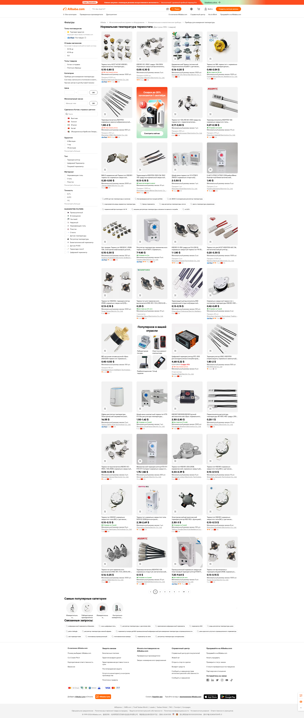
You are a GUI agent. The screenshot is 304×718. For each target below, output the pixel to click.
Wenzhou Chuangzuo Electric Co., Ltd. (151, 426)
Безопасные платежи (110, 653)
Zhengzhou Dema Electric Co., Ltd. (149, 527)
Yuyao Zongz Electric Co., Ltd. (112, 311)
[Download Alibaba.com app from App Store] (211, 696)
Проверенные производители (148, 656)
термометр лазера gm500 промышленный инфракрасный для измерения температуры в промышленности (155, 631)
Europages (186, 707)
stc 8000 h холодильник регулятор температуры (186, 199)
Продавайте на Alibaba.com (216, 653)
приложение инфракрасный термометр (171, 626)
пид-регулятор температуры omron (174, 204)
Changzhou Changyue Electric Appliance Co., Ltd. (187, 311)
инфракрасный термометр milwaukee (81, 626)
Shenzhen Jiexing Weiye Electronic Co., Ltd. (152, 190)
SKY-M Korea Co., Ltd (214, 367)
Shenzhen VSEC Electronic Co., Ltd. (114, 135)
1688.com (127, 707)
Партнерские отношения (216, 671)
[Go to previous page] (150, 592)
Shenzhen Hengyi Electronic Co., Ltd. (115, 477)
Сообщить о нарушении (181, 678)
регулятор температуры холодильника (171, 636)
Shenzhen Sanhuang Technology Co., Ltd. (116, 529)
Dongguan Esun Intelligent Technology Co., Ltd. (116, 370)
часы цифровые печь (108, 626)
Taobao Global (162, 707)
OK (93, 93)
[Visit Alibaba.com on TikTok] (231, 680)
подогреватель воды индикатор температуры (119, 204)
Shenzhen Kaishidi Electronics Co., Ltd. (221, 135)
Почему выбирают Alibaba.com (79, 653)
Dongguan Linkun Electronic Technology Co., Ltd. (187, 477)
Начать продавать (213, 658)
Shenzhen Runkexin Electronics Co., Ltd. (221, 527)
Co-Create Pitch (74, 658)
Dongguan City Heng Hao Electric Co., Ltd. (187, 75)
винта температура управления (203, 204)
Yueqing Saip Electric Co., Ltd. (147, 259)
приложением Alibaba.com (190, 697)
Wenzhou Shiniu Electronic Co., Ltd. (220, 424)
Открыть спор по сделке (181, 662)
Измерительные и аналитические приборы (164, 22)
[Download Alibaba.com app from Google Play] (228, 696)
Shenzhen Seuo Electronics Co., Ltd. (150, 316)
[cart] (199, 9)
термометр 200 (197, 626)
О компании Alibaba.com (78, 648)
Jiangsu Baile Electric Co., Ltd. (112, 185)
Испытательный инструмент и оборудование (126, 22)
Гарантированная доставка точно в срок (115, 663)
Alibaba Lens (80, 697)
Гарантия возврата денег (111, 658)
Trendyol (177, 707)
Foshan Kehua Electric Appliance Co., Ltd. (222, 76)
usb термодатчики (74, 636)
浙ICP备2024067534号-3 (212, 714)
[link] (301, 695)
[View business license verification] (173, 714)
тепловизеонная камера (122, 636)
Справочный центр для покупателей (186, 653)
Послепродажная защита (112, 669)
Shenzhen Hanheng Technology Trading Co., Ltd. (222, 316)
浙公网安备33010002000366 (191, 714)
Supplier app (157, 697)
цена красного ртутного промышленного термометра (217, 631)
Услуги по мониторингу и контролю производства (116, 674)
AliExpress (118, 707)
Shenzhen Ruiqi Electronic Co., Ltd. (184, 189)
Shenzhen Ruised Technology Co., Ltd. (186, 261)
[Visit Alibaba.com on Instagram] (222, 680)
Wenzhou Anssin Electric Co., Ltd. (149, 477)
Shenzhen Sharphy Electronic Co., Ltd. (151, 78)
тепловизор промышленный (97, 636)
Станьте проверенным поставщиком (220, 667)
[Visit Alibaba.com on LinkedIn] (212, 680)
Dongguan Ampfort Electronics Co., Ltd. (186, 426)
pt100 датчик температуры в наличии (117, 199)
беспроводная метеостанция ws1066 (149, 199)
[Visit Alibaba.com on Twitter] (217, 680)
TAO (170, 707)
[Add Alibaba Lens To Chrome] (103, 696)
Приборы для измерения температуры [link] (200, 22)
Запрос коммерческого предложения (151, 660)
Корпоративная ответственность (80, 662)
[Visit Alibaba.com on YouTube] (226, 680)
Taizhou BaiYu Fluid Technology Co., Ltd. (116, 424)
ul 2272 (187, 209)
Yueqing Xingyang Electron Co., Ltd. (220, 189)
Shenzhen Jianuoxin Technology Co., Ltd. (222, 477)
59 (184, 592)
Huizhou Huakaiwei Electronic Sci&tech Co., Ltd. (116, 258)
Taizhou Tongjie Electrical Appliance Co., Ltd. (187, 529)
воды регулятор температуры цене (221, 626)
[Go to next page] (188, 592)
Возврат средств (178, 667)
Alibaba (103, 22)
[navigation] (81, 307)
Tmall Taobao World (140, 707)
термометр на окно (144, 636)
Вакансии (71, 667)
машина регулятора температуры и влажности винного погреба (156, 209)
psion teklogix (72, 631)
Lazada (152, 707)
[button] (167, 9)
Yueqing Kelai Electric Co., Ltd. (183, 374)
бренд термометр (148, 204)
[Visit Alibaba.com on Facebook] (207, 680)
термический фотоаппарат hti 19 (115, 209)
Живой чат (176, 658)
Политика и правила (110, 680)
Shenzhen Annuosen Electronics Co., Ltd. (187, 133)
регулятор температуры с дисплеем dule (136, 626)
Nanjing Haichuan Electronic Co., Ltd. (115, 79)
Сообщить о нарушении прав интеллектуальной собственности (185, 672)
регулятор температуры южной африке (97, 631)
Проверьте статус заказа (216, 662)
